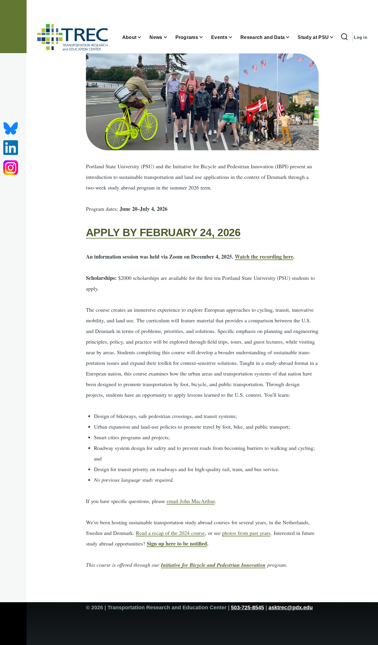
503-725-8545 (247, 607)
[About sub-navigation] (142, 37)
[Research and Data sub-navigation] (291, 37)
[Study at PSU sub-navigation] (335, 37)
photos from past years (246, 532)
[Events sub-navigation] (233, 37)
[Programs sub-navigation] (204, 37)
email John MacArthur (191, 500)
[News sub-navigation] (168, 37)
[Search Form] (344, 37)
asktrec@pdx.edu (290, 607)
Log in (360, 37)
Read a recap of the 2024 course (170, 532)
